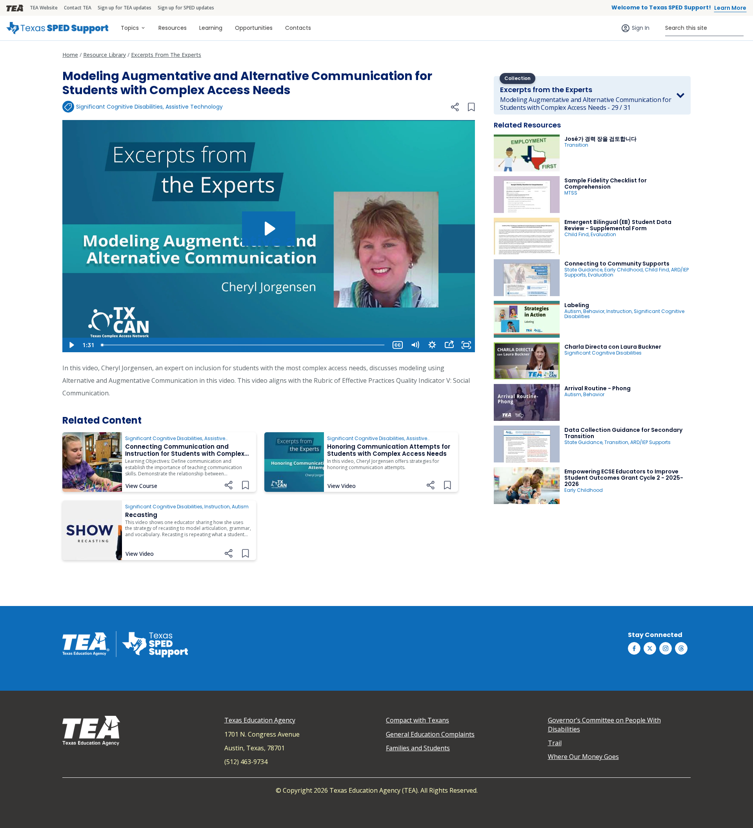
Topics (130, 28)
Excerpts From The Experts (166, 54)
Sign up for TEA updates (124, 7)
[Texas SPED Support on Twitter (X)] (650, 648)
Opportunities (254, 28)
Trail (555, 743)
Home (70, 54)
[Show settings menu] (432, 345)
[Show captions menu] (397, 345)
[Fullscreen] (466, 345)
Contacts (298, 28)
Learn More (730, 8)
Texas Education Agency (259, 720)
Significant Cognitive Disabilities (119, 107)
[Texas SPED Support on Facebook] (634, 648)
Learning (210, 28)
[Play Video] (71, 345)
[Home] (57, 28)
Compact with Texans (417, 720)
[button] (454, 107)
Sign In (640, 28)
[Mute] (415, 345)
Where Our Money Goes (583, 756)
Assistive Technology (194, 107)
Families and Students (418, 748)
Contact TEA (77, 7)
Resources (172, 28)
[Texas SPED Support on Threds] (681, 648)
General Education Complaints (430, 734)
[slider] (243, 345)
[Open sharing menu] (449, 345)
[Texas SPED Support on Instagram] (665, 648)
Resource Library (104, 54)
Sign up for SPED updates (186, 7)
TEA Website (44, 7)
